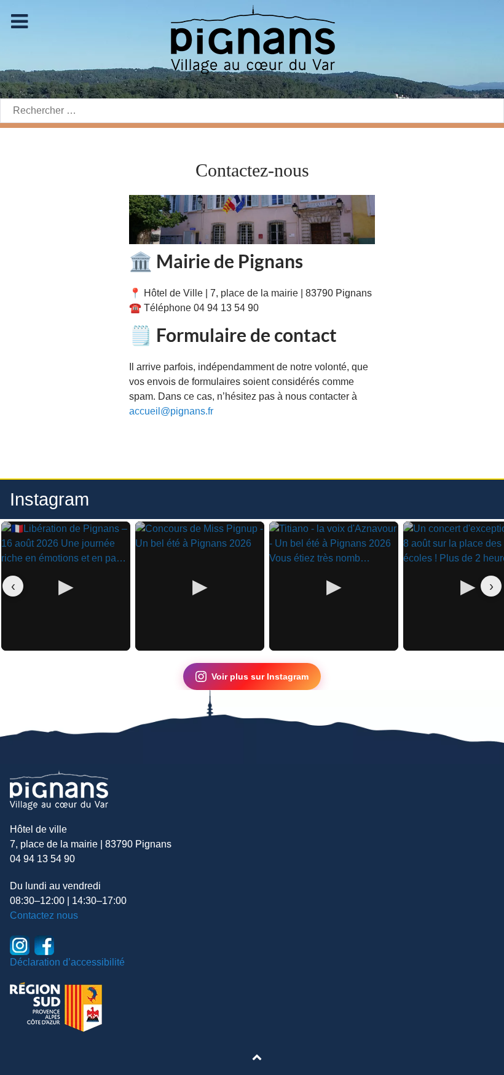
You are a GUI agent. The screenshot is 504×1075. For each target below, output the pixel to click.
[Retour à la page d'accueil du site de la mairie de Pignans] (252, 38)
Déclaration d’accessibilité (67, 962)
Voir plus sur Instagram (260, 676)
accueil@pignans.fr (171, 411)
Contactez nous (44, 915)
